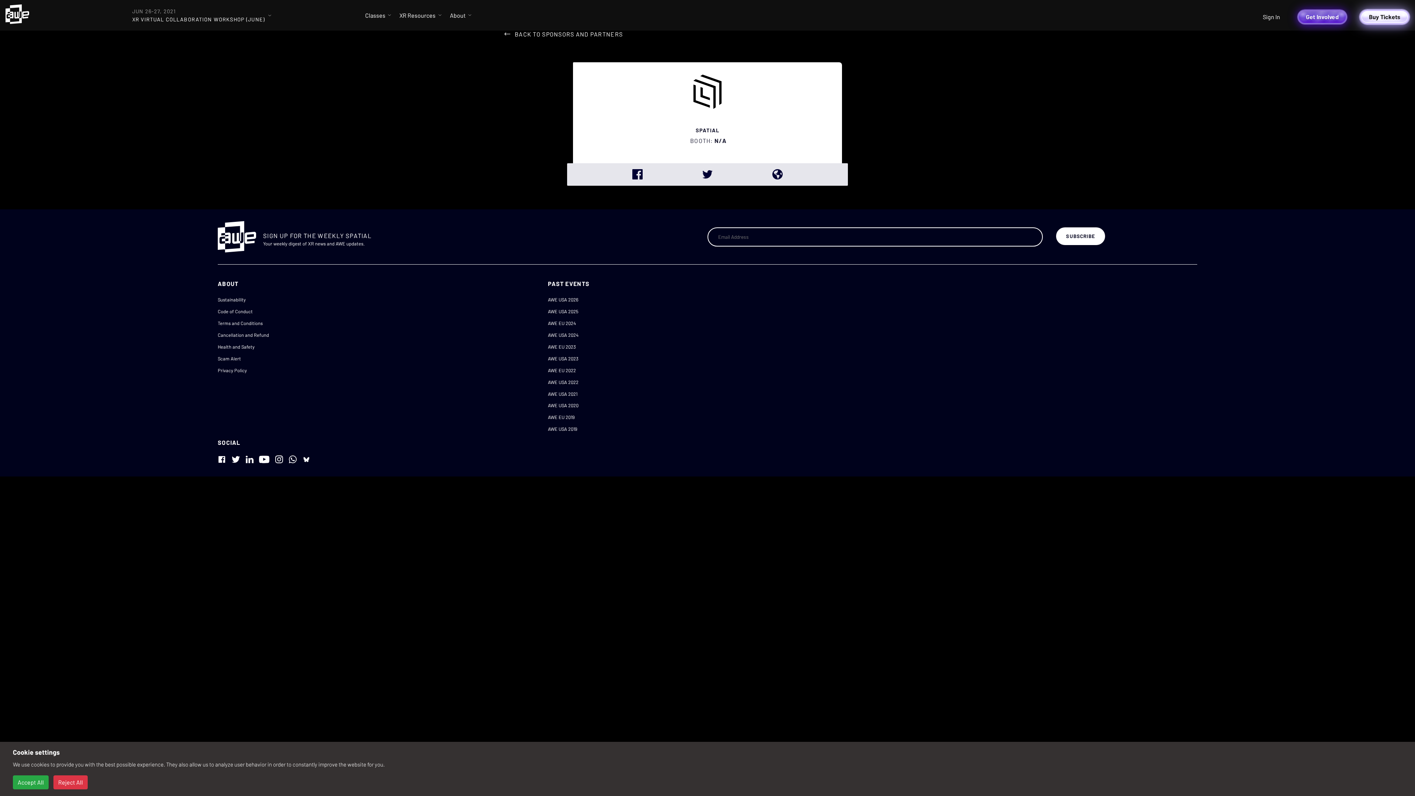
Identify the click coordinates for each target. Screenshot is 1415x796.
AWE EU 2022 (562, 370)
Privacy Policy (232, 370)
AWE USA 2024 (563, 335)
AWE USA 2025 (563, 311)
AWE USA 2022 (563, 382)
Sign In (1271, 16)
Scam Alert (229, 359)
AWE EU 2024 (562, 323)
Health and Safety (236, 347)
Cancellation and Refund (243, 335)
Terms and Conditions (240, 323)
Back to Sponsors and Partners (569, 34)
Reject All (70, 782)
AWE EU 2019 (561, 417)
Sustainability (232, 300)
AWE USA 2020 (563, 405)
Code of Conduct (235, 311)
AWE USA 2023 (563, 359)
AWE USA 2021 (562, 394)
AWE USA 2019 (562, 429)
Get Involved (1322, 16)
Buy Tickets (1385, 16)
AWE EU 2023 (562, 347)
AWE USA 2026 (563, 300)
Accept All (31, 782)
